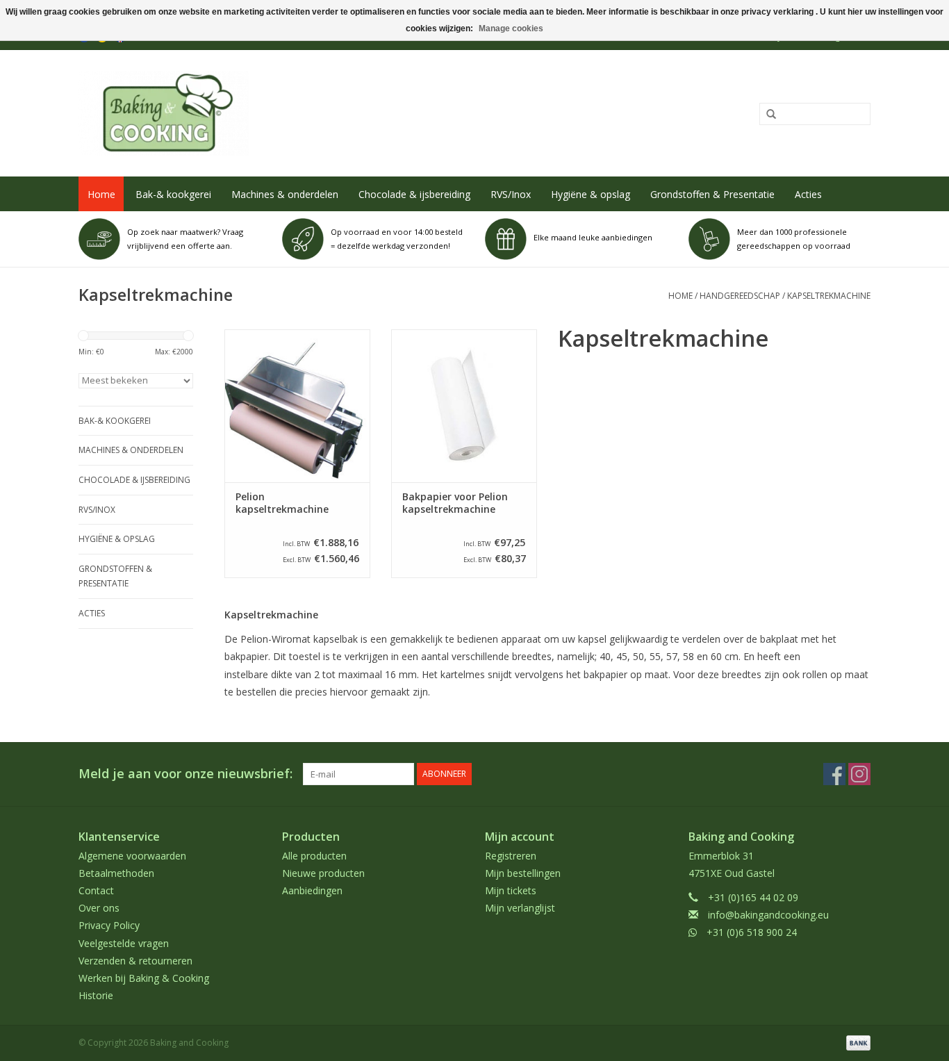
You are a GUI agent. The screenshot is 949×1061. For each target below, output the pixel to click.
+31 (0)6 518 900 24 (752, 932)
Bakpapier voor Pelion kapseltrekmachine (455, 503)
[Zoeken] (766, 114)
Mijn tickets (510, 890)
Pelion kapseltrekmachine (282, 503)
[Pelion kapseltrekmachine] (297, 405)
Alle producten (314, 855)
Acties (808, 194)
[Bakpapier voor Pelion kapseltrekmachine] (464, 405)
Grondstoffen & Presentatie (712, 194)
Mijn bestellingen (523, 873)
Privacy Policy (109, 925)
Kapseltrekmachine (828, 296)
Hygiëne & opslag (590, 194)
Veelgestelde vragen (124, 943)
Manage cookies (511, 28)
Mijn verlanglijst (520, 907)
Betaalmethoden (116, 873)
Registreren (510, 855)
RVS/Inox (510, 194)
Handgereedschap (740, 296)
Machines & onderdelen (284, 194)
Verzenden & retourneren (135, 960)
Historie (96, 995)
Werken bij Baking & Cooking (144, 978)
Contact (96, 890)
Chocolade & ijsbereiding (414, 194)
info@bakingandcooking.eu (768, 914)
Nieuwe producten (323, 873)
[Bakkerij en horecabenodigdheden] (312, 113)
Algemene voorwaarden (132, 855)
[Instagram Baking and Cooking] (859, 774)
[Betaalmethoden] (855, 1042)
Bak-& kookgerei (173, 194)
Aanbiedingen (312, 890)
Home (101, 194)
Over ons (99, 907)
